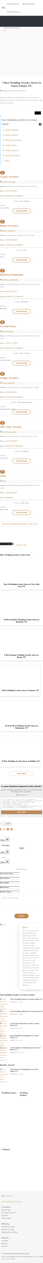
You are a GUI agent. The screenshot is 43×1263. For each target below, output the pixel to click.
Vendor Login (6, 1210)
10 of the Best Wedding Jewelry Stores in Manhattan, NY (21, 727)
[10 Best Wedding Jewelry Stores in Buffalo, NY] (20, 747)
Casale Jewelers (12, 130)
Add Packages (6, 1218)
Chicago (4, 1097)
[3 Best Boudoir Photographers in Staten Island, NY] (4, 1082)
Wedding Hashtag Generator (12, 1202)
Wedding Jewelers (11, 28)
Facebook (9, 196)
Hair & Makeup (24, 1106)
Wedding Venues (13, 4)
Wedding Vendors (28, 4)
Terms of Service (6, 1259)
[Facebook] (1, 829)
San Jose (5, 1133)
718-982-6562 (11, 493)
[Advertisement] (21, 54)
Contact (4, 1170)
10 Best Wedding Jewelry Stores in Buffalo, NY (21, 761)
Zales (7, 161)
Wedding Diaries (7, 1232)
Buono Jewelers (11, 135)
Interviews (5, 1215)
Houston (4, 1105)
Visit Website (21, 211)
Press (3, 1158)
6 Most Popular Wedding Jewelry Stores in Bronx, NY (21, 656)
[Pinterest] (11, 829)
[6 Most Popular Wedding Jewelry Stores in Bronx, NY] (21, 641)
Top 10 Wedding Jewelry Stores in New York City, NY (22, 585)
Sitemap (4, 1186)
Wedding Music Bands (27, 1126)
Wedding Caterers (26, 1118)
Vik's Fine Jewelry (12, 156)
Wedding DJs (24, 1130)
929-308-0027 (11, 392)
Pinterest (4, 1178)
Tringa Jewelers (11, 150)
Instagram (19, 196)
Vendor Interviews (13, 12)
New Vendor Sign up (8, 1213)
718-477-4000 (11, 343)
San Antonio (5, 1125)
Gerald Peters (11, 145)
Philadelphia (6, 1117)
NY (5, 30)
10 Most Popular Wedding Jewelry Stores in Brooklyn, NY (21, 621)
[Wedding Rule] (3, 7)
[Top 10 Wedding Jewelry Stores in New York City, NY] (21, 570)
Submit (21, 916)
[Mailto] (8, 829)
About (3, 1154)
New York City (6, 1113)
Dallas (4, 1101)
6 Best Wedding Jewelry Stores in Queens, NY (20, 690)
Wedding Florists (25, 1114)
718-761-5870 (11, 441)
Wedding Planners (26, 1110)
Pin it (38, 113)
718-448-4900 (11, 240)
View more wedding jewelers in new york (19, 524)
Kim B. (25, 927)
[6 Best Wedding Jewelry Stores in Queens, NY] (20, 676)
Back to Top (21, 545)
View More (21, 774)
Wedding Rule (6, 1227)
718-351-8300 (11, 191)
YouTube (4, 1182)
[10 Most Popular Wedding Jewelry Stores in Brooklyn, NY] (21, 606)
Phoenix (4, 1121)
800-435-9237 (11, 291)
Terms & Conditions (8, 1166)
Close (2, 840)
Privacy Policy (6, 1162)
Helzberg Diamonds (13, 140)
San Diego (5, 1129)
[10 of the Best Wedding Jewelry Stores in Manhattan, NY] (21, 712)
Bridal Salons (24, 1122)
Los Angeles (6, 1109)
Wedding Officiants (26, 1141)
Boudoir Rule (6, 1229)
